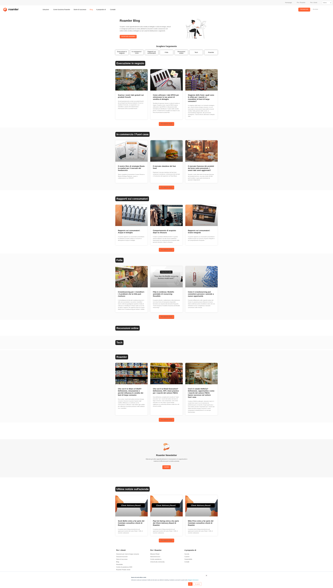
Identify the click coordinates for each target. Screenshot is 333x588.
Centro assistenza (155, 559)
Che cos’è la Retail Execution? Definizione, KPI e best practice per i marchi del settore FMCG (166, 391)
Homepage (288, 2)
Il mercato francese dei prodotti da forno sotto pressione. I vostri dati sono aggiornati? (201, 168)
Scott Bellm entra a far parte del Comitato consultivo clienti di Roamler (131, 523)
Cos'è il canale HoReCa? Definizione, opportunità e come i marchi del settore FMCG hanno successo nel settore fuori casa (201, 393)
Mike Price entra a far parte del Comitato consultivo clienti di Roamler (200, 523)
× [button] (206, 575)
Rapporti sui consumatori (151, 52)
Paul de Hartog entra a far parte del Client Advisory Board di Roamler (166, 523)
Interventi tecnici (155, 556)
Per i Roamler (301, 2)
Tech (196, 52)
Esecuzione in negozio (122, 52)
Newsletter (119, 564)
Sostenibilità (188, 559)
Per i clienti (313, 2)
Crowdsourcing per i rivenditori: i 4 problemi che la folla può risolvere (131, 294)
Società (186, 554)
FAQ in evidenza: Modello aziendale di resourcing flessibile (163, 294)
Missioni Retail (154, 554)
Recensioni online (181, 52)
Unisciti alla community (157, 562)
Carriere (186, 556)
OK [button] (190, 584)
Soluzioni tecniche (122, 556)
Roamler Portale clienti (123, 569)
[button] (166, 124)
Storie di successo (80, 9)
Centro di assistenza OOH (124, 567)
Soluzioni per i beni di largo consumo (127, 554)
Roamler (211, 52)
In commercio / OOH (137, 52)
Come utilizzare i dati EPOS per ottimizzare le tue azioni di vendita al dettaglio (166, 97)
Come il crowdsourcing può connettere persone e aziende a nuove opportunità (201, 294)
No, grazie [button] (197, 584)
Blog (91, 9)
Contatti (112, 9)
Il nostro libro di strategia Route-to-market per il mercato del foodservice (131, 168)
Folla (166, 52)
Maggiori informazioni (193, 580)
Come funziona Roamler (61, 9)
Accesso (315, 9)
